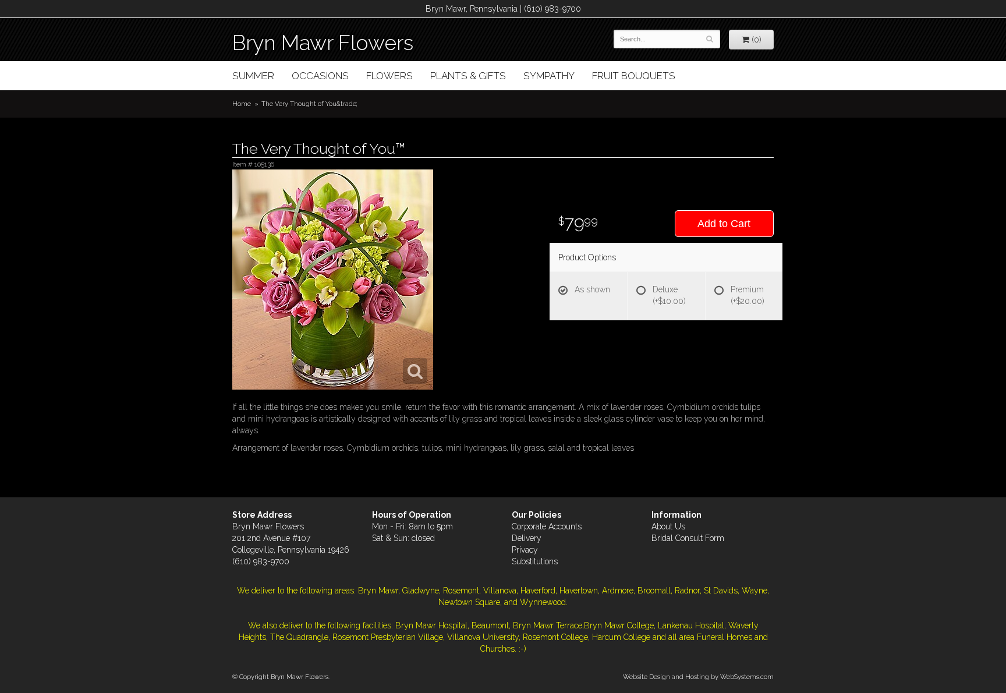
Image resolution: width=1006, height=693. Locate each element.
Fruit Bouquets (633, 76)
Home (241, 104)
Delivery (526, 538)
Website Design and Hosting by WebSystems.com (698, 677)
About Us (668, 526)
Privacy (525, 549)
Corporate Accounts (547, 526)
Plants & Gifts (468, 76)
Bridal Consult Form (687, 538)
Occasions (320, 76)
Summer (253, 76)
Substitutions (535, 561)
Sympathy (549, 76)
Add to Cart (723, 223)
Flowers (389, 76)
